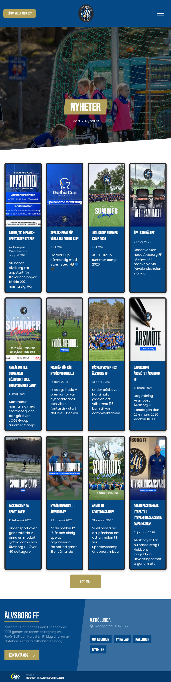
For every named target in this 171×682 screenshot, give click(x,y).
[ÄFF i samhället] (147, 195)
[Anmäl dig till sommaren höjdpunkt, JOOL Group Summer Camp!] (23, 330)
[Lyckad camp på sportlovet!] (23, 468)
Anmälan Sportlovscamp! (103, 509)
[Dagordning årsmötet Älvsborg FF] (147, 330)
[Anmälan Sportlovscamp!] (106, 468)
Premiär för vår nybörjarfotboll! (62, 370)
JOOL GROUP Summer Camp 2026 (105, 236)
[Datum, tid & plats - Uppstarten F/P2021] (23, 195)
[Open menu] (160, 13)
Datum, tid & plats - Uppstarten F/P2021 (22, 236)
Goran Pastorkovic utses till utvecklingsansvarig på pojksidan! (148, 515)
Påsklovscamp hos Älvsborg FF (104, 370)
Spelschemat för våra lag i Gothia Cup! (65, 236)
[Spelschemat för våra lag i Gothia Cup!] (64, 195)
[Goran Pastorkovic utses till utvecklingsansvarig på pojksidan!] (147, 468)
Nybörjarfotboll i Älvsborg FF (62, 509)
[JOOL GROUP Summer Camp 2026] (106, 195)
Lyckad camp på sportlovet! (19, 509)
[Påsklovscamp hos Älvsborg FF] (106, 330)
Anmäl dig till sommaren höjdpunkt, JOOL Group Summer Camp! (23, 376)
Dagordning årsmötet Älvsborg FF (147, 373)
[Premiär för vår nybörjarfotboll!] (64, 330)
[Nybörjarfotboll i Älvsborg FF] (64, 468)
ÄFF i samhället (144, 233)
